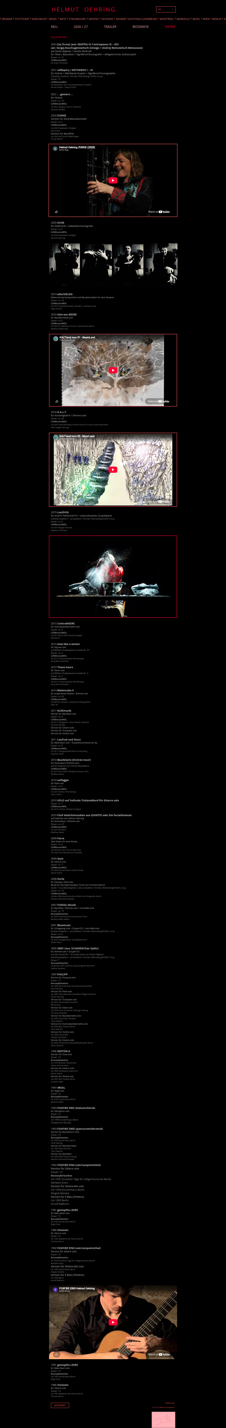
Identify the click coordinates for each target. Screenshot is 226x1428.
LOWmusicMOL (59, 82)
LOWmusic (56, 60)
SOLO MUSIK (59, 37)
